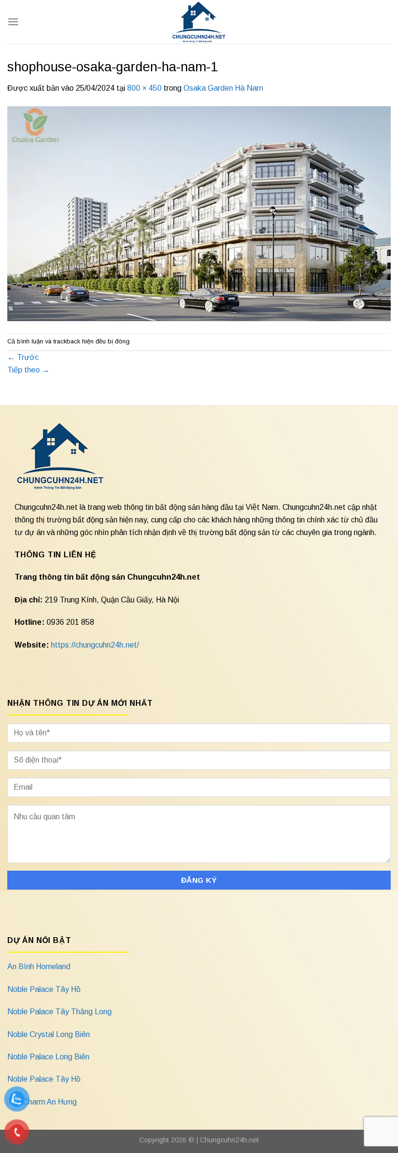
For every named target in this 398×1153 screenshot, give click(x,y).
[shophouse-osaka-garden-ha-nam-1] (199, 213)
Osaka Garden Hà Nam (223, 88)
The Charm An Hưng (42, 1102)
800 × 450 (144, 88)
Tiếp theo (28, 370)
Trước (23, 357)
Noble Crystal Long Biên (48, 1034)
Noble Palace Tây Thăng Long (59, 1011)
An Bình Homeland (38, 966)
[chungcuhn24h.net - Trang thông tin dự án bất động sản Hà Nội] (199, 22)
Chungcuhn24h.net (229, 1140)
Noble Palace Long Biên (48, 1057)
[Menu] (13, 21)
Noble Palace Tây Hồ (44, 989)
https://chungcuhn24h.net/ (95, 645)
